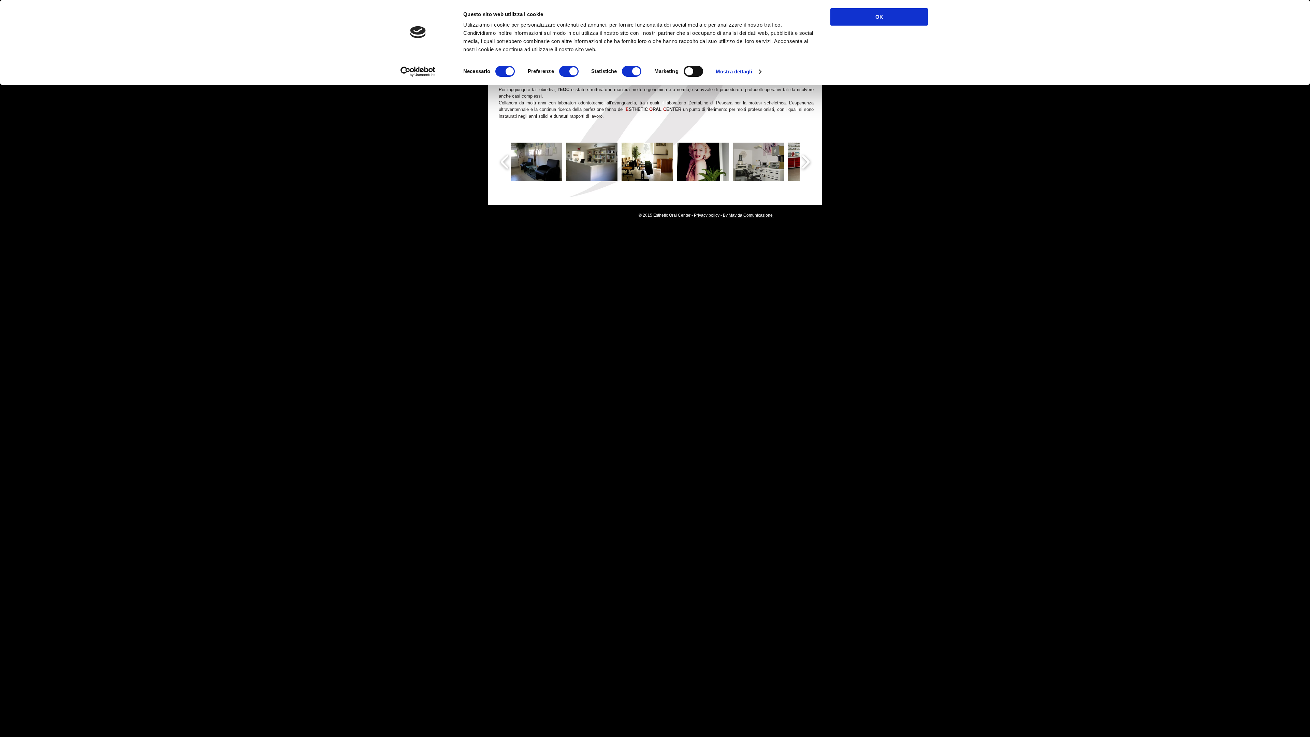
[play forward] (805, 162)
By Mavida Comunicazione (748, 215)
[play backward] (504, 162)
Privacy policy (706, 215)
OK (879, 17)
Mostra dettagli (734, 71)
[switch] (569, 71)
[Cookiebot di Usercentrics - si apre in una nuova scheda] (418, 72)
